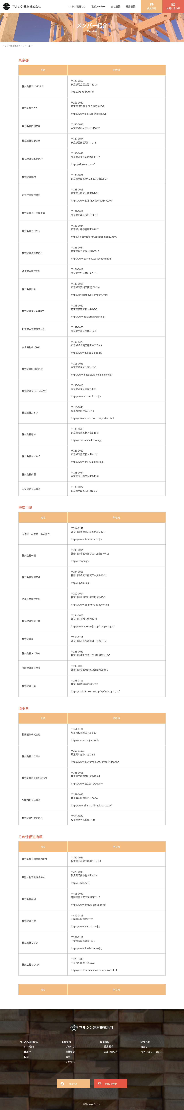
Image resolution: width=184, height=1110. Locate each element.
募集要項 (108, 1046)
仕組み (27, 1051)
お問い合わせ (173, 8)
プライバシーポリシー (152, 1052)
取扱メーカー (98, 6)
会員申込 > (15, 45)
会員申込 (151, 8)
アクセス (70, 1061)
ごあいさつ (71, 1046)
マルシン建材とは (76, 6)
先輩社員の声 (111, 1051)
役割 (26, 1056)
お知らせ (145, 1042)
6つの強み (29, 1046)
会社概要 (70, 1051)
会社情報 (115, 6)
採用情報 (130, 6)
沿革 (68, 1056)
